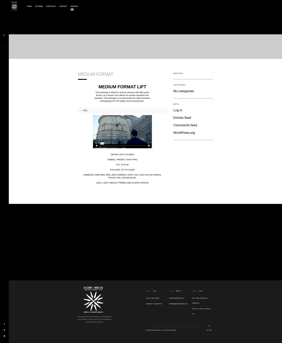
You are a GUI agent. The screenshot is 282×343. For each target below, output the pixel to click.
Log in (177, 110)
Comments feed (185, 125)
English (74, 6)
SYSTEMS (39, 6)
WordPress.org (184, 132)
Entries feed (182, 117)
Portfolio (51, 6)
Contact (63, 6)
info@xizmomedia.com (176, 298)
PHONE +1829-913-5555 (152, 298)
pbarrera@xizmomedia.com (178, 304)
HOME (29, 6)
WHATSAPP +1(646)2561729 (154, 304)
